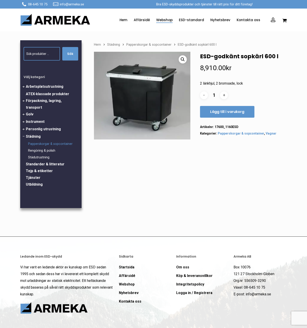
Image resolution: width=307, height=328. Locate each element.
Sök (70, 54)
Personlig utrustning (43, 129)
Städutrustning (38, 157)
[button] (183, 59)
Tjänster (33, 177)
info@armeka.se (72, 4)
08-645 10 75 (37, 4)
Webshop (127, 284)
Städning (33, 136)
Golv (29, 114)
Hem (97, 45)
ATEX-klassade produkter (47, 94)
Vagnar (271, 133)
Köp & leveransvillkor (194, 276)
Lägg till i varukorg (227, 111)
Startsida (126, 267)
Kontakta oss (130, 301)
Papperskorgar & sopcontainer (50, 144)
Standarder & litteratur (45, 164)
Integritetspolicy (190, 284)
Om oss (182, 267)
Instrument (35, 121)
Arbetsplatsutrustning (44, 86)
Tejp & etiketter (39, 171)
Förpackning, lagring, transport (44, 104)
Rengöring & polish (41, 151)
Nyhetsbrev (129, 293)
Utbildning (34, 184)
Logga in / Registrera (194, 293)
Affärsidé (127, 276)
